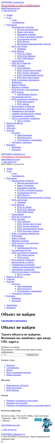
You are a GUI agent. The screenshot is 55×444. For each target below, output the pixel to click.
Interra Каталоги (24, 137)
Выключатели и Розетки (23, 27)
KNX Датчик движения (28, 73)
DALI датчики (23, 121)
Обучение (10, 128)
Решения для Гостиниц (16, 403)
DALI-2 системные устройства (26, 118)
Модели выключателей (27, 29)
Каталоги (16, 133)
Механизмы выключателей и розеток (34, 44)
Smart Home (11, 305)
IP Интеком (17, 82)
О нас (9, 17)
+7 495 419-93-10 (8, 10)
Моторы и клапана (20, 87)
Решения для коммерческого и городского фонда (28, 405)
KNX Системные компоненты (25, 80)
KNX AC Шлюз (24, 53)
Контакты (10, 145)
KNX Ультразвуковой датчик (30, 75)
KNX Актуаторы (19, 46)
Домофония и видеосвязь (23, 111)
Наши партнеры (13, 375)
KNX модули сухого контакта (25, 89)
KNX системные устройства (25, 99)
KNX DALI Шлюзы (26, 56)
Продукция (11, 25)
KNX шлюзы (23, 104)
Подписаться (32, 355)
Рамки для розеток (25, 32)
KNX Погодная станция (28, 77)
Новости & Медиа (14, 123)
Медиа (9, 370)
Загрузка (10, 130)
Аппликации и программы (29, 140)
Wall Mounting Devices (27, 94)
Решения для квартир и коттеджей (22, 400)
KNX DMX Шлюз (25, 58)
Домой (9, 15)
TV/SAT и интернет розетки (30, 37)
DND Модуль (23, 41)
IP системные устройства (23, 106)
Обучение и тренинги (22, 142)
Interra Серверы (19, 85)
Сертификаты (18, 22)
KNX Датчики (18, 65)
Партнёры (16, 147)
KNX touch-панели (25, 101)
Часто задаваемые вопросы (18, 372)
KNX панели (18, 92)
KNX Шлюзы (18, 51)
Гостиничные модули (27, 39)
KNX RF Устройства (21, 63)
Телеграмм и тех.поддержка (16, 157)
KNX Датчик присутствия (29, 70)
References (11, 307)
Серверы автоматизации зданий (26, 113)
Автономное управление (23, 116)
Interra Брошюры (24, 135)
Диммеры (21, 49)
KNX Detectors (23, 68)
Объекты (10, 125)
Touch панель (18, 61)
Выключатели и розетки (23, 109)
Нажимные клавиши (26, 34)
